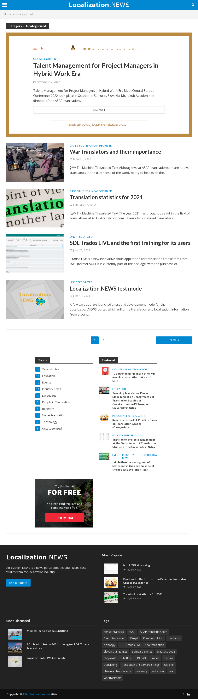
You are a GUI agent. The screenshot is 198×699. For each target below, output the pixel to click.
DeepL (134, 638)
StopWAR (110, 658)
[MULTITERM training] (111, 568)
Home (8, 14)
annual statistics (114, 632)
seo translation (154, 645)
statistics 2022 (166, 651)
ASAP (132, 632)
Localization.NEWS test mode (106, 288)
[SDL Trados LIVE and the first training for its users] (35, 253)
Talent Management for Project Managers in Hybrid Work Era (96, 69)
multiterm (174, 638)
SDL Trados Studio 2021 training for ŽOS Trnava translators (58, 646)
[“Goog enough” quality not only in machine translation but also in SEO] (104, 370)
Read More (99, 109)
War (171, 671)
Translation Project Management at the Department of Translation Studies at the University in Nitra (134, 443)
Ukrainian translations (117, 671)
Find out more (18, 583)
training (168, 658)
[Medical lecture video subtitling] (15, 634)
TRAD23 (140, 658)
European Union (153, 638)
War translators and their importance (115, 151)
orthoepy (109, 645)
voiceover (158, 671)
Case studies (79, 145)
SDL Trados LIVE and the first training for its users (130, 242)
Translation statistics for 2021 (106, 197)
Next (173, 340)
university (141, 671)
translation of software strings (141, 664)
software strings (142, 651)
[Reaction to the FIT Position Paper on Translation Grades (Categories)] (104, 417)
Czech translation (114, 638)
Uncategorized (44, 58)
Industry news (121, 369)
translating (110, 664)
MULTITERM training (136, 565)
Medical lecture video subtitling (47, 630)
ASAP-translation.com (153, 632)
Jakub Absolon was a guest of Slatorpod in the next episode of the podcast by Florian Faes (133, 466)
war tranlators (112, 678)
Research (138, 416)
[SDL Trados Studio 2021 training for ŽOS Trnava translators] (15, 647)
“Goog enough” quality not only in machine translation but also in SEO (133, 377)
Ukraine (169, 664)
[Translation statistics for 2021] (35, 208)
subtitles (125, 658)
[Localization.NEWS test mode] (35, 299)
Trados (154, 658)
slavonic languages (115, 651)
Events (116, 455)
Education (119, 389)
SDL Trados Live (130, 645)
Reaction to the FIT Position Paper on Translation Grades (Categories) (134, 423)
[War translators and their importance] (35, 162)
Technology (140, 369)
